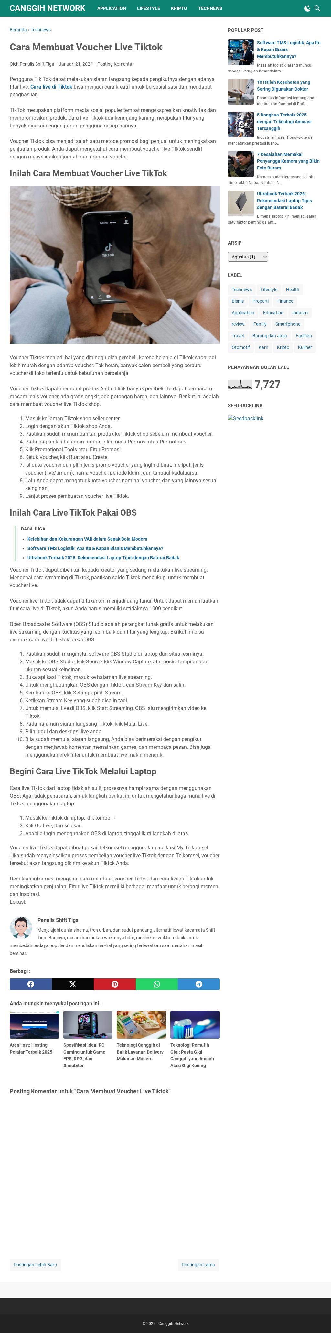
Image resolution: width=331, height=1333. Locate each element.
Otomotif (241, 347)
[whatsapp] (157, 984)
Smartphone (287, 324)
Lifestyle (148, 8)
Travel (238, 335)
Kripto (179, 8)
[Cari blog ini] (317, 8)
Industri (300, 312)
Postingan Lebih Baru (35, 1264)
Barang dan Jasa (269, 335)
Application (111, 8)
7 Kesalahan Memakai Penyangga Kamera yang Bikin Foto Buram (288, 161)
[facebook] (31, 984)
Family (260, 324)
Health (292, 289)
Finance (285, 301)
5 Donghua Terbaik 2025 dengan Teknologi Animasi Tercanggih (284, 121)
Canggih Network (47, 8)
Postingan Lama (198, 1264)
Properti (260, 301)
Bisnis (238, 301)
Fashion (304, 335)
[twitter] (73, 984)
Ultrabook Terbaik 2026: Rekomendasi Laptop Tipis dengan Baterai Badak (103, 557)
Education (273, 312)
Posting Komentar (115, 64)
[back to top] (318, 1318)
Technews (210, 8)
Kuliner (305, 347)
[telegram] (199, 984)
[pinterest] (115, 984)
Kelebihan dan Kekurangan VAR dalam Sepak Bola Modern (87, 538)
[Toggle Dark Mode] (308, 8)
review (238, 324)
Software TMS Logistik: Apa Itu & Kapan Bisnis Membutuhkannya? (95, 548)
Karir (263, 347)
